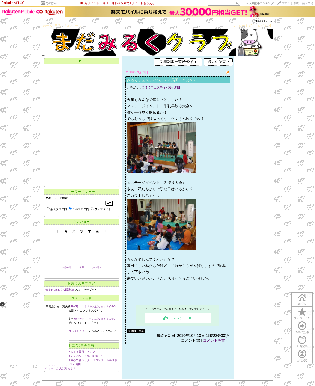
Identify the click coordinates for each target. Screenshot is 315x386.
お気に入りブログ (81, 283)
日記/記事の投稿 (82, 345)
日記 (58, 25)
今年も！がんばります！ (60, 368)
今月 (81, 267)
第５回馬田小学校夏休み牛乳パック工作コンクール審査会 (81, 360)
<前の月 (66, 267)
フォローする (302, 318)
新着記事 (302, 346)
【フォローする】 (242, 25)
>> (260, 3)
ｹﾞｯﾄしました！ (76, 331)
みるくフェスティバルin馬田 (161, 87)
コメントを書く (216, 340)
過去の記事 (302, 332)
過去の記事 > (218, 62)
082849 (261, 21)
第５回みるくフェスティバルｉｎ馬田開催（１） (75, 356)
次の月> (96, 267)
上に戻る (302, 360)
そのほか (51, 3)
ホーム (47, 25)
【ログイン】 (264, 25)
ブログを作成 (290, 3)
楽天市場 (307, 3)
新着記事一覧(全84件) (178, 62)
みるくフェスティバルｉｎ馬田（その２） (71, 351)
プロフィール (72, 25)
